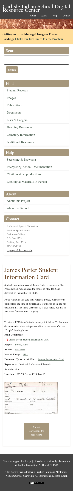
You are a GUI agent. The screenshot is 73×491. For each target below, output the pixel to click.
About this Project (18, 200)
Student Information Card (51, 359)
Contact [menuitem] (66, 15)
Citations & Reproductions (24, 174)
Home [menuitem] (33, 15)
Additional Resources (20, 142)
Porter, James (21, 344)
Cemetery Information (21, 134)
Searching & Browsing (21, 159)
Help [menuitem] (55, 15)
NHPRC (54, 465)
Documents (14, 112)
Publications (15, 105)
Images (11, 98)
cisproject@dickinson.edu (19, 250)
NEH (41, 465)
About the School (18, 208)
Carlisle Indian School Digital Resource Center (36, 6)
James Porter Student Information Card (29, 339)
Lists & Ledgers (17, 120)
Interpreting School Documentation (29, 166)
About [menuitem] (44, 15)
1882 (25, 354)
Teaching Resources (19, 127)
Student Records (17, 90)
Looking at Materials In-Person (27, 181)
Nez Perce (20, 349)
